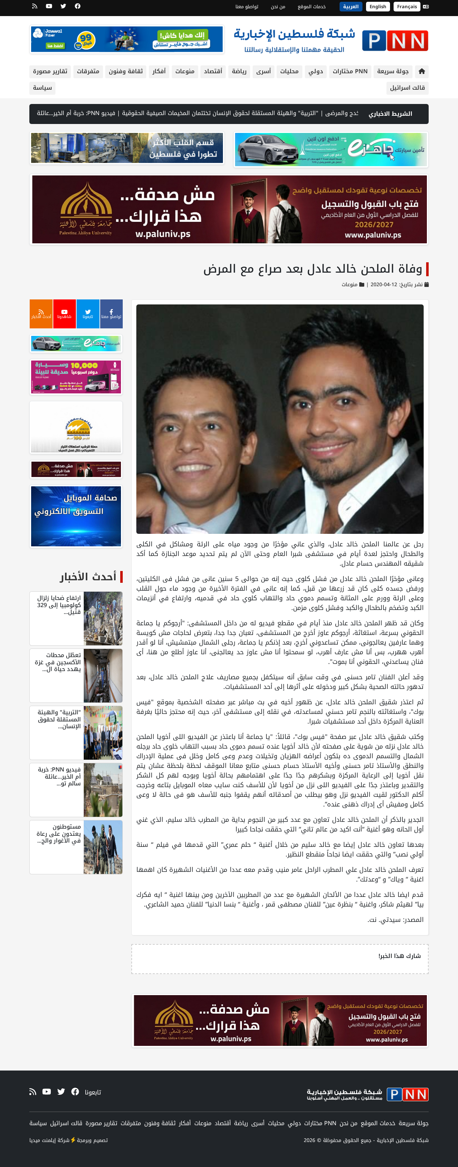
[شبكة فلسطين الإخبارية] (331, 38)
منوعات (185, 71)
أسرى (263, 71)
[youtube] (49, 8)
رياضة (239, 71)
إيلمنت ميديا (42, 1140)
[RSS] (34, 8)
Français (407, 6)
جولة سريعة (393, 71)
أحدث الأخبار (88, 576)
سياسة (42, 87)
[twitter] (63, 8)
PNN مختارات (350, 71)
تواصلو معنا (246, 6)
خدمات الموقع (312, 6)
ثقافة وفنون (126, 71)
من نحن (278, 6)
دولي (315, 71)
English (378, 6)
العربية (351, 6)
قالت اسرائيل (407, 87)
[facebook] (77, 8)
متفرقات (88, 71)
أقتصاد (213, 71)
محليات (289, 71)
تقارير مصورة (50, 71)
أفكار (159, 71)
